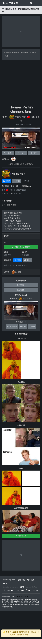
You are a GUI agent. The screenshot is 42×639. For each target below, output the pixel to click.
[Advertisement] (21, 81)
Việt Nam (20, 590)
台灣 (22, 587)
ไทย (28, 590)
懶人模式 (21, 285)
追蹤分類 (24, 52)
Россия (35, 590)
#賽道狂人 (29, 164)
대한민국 (11, 590)
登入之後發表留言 (9, 205)
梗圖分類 (15, 52)
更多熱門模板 (21, 333)
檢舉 (35, 153)
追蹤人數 (7, 255)
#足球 (11, 164)
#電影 (22, 164)
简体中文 (30, 580)
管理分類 (32, 52)
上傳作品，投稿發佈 (21, 247)
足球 (6, 236)
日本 (3, 590)
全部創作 (7, 52)
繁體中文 (21, 580)
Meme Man (20, 116)
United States (31, 587)
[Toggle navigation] (37, 3)
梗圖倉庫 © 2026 (8, 597)
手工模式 (21, 290)
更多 (6, 56)
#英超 (16, 164)
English (4, 583)
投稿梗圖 (25, 255)
